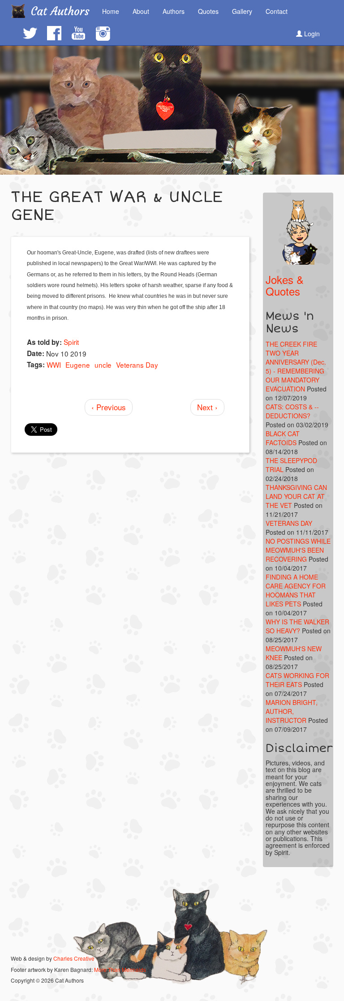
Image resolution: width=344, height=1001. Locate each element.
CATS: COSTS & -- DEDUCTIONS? (292, 411)
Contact (277, 11)
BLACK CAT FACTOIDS (283, 438)
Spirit (71, 342)
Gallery (242, 11)
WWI (54, 364)
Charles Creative (74, 958)
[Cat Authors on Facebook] (54, 33)
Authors (174, 11)
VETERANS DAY (289, 523)
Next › (207, 406)
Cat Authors (60, 11)
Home (110, 11)
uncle (103, 364)
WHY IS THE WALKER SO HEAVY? (297, 626)
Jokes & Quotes (285, 285)
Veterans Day (137, 364)
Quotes (208, 11)
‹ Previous (108, 406)
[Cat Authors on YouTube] (78, 33)
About (141, 11)
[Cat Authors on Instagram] (103, 33)
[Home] (21, 11)
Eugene (77, 364)
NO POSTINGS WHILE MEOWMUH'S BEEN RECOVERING (298, 550)
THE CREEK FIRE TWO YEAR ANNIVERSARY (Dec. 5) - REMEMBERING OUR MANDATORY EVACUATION (296, 366)
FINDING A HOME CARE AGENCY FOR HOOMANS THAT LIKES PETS (296, 590)
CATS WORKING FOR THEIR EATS (297, 680)
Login (311, 33)
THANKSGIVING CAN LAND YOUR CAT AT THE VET (296, 496)
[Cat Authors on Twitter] (29, 33)
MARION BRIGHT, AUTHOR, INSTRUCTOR (292, 711)
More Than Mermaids (120, 969)
